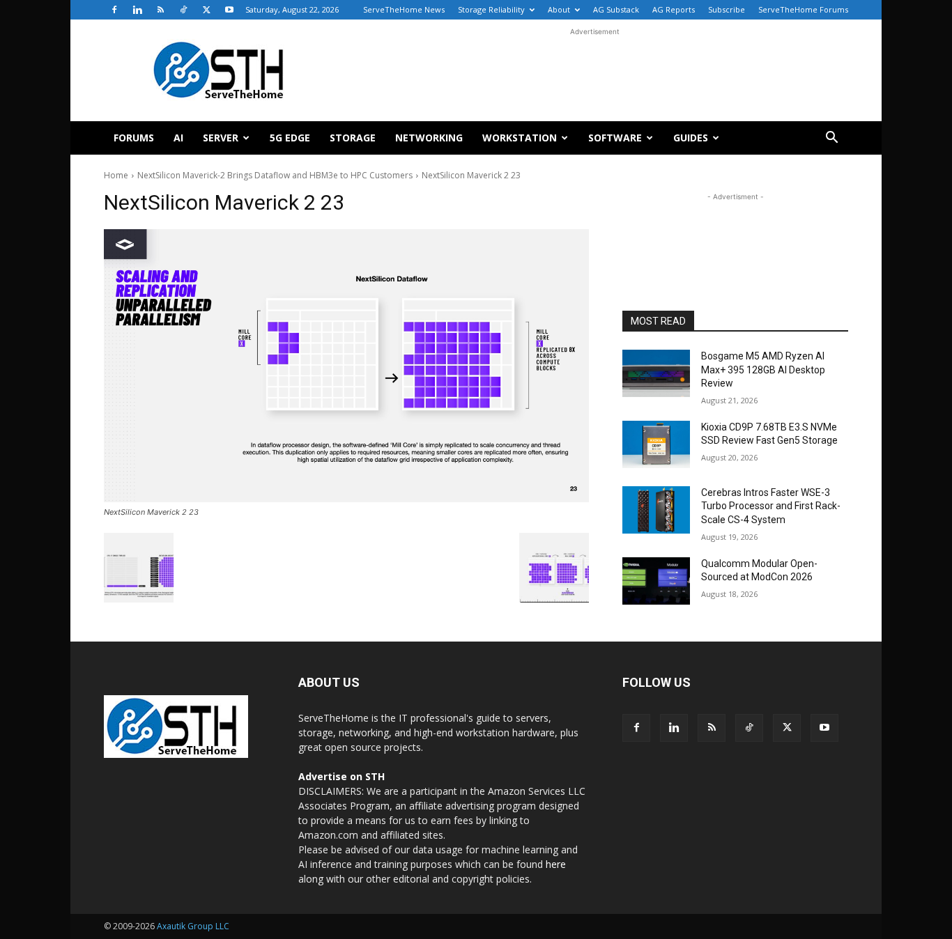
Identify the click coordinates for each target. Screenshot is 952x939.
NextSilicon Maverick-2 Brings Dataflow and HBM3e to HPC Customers (275, 175)
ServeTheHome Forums (803, 9)
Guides (690, 137)
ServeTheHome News (404, 9)
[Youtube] (229, 10)
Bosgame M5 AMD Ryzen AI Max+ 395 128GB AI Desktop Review (763, 369)
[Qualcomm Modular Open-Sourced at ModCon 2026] (656, 581)
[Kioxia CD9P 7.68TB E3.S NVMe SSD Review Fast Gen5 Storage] (656, 444)
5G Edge (290, 137)
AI (178, 137)
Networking (429, 137)
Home (116, 175)
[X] (206, 10)
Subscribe (726, 9)
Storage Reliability (491, 9)
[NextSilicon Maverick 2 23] (346, 365)
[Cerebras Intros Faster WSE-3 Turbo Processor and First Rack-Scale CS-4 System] (656, 510)
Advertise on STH (341, 776)
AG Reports (673, 9)
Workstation (519, 137)
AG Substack (616, 9)
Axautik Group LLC (193, 926)
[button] (831, 139)
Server (220, 137)
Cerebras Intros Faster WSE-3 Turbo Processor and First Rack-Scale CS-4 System (770, 506)
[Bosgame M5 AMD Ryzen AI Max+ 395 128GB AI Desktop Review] (656, 373)
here (556, 864)
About (559, 9)
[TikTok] (183, 10)
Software (615, 137)
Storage (353, 137)
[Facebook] (114, 10)
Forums (134, 137)
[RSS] (160, 10)
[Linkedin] (137, 10)
